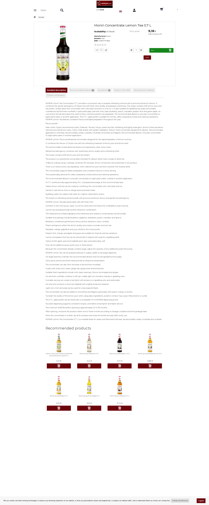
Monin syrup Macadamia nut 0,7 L (150, 353)
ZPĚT (147, 57)
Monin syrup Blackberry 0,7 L (119, 353)
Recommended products (81, 90)
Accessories (104, 90)
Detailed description (56, 90)
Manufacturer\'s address (144, 90)
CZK (98, 10)
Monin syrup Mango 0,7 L (59, 396)
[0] (159, 10)
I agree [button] (201, 501)
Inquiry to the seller (122, 90)
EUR (102, 10)
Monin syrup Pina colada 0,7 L (89, 396)
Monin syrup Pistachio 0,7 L (89, 353)
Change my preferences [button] (180, 500)
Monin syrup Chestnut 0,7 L (120, 396)
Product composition (56, 95)
